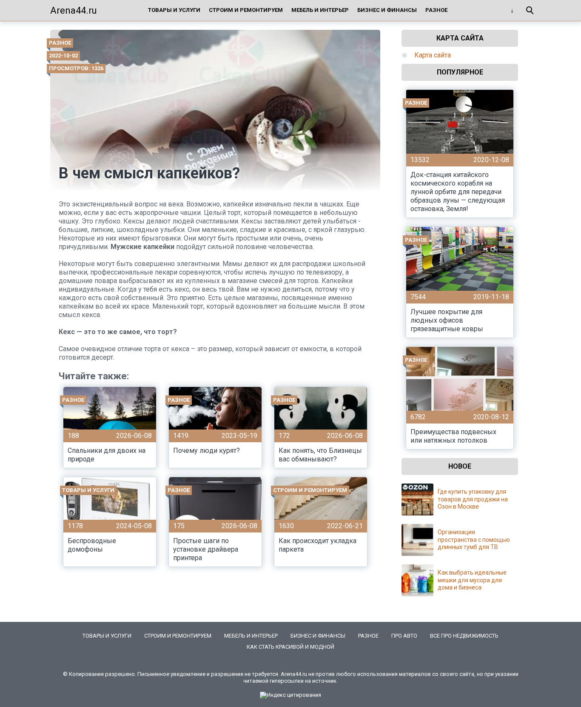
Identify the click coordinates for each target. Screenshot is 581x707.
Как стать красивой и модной (290, 647)
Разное (436, 10)
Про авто (404, 636)
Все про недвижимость (464, 636)
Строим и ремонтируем (246, 10)
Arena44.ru (73, 10)
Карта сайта (432, 55)
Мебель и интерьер (320, 10)
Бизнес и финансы (387, 10)
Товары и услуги (174, 10)
